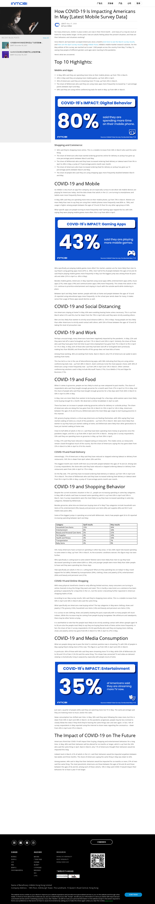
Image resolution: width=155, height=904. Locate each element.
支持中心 (14, 859)
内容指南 (36, 862)
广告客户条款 (38, 859)
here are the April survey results (70, 44)
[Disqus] (95, 805)
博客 (12, 865)
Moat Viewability (63, 859)
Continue (133, 894)
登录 (138, 3)
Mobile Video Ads (63, 862)
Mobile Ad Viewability (64, 857)
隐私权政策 (37, 870)
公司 (12, 862)
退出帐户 (36, 865)
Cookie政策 (37, 867)
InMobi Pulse (93, 44)
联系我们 (14, 857)
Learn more (109, 901)
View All (46, 38)
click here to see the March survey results (119, 42)
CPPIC (36, 876)
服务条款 (36, 857)
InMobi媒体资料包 (17, 870)
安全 (35, 873)
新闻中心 (14, 867)
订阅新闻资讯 (101, 842)
